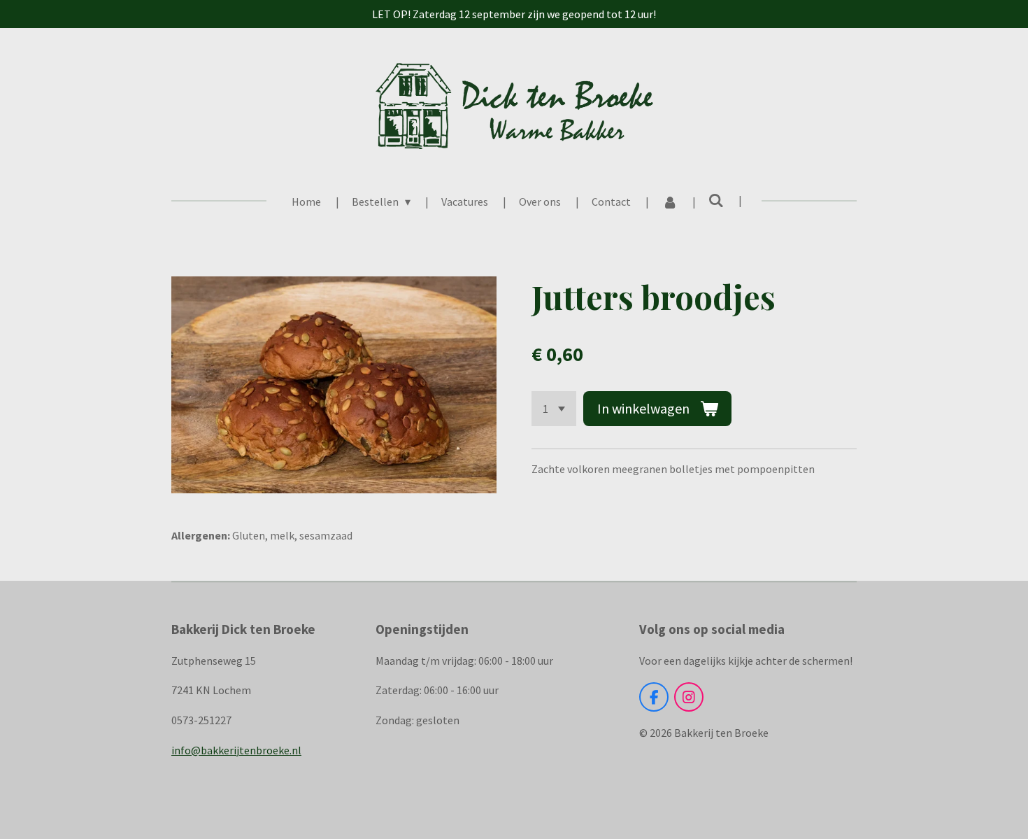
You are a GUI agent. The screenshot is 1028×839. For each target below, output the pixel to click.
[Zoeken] (716, 200)
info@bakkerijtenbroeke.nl (236, 750)
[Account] (669, 201)
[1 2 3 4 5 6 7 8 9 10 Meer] (553, 408)
